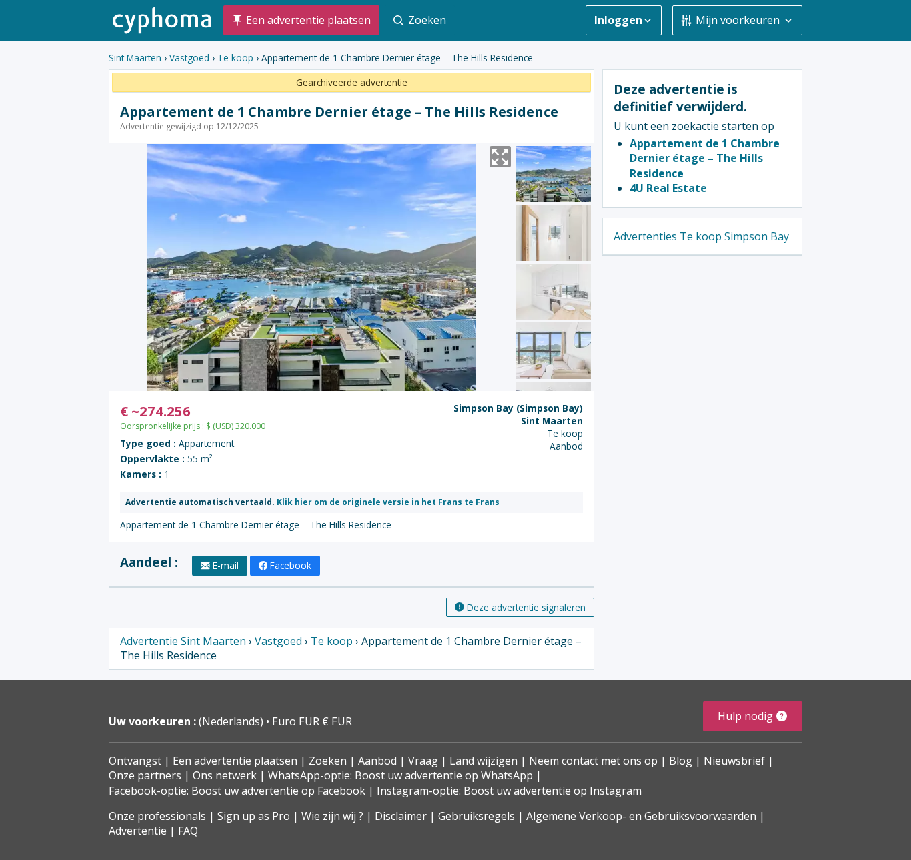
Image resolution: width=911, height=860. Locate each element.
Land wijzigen (483, 760)
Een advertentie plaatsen (235, 760)
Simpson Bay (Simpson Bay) (518, 408)
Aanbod (377, 760)
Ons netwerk (225, 775)
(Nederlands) (232, 721)
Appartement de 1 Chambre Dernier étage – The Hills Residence (705, 158)
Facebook (290, 565)
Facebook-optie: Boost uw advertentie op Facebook (237, 790)
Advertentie (138, 830)
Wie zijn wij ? (332, 816)
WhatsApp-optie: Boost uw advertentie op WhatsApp (400, 775)
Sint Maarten (135, 57)
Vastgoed (189, 57)
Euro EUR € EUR (312, 721)
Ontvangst (135, 760)
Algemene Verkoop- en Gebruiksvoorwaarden (641, 816)
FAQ (188, 830)
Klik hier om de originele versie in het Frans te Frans (388, 502)
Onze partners (145, 775)
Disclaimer (401, 816)
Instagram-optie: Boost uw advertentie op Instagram (509, 790)
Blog (680, 760)
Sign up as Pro (253, 816)
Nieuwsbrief (734, 760)
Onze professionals (157, 816)
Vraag (423, 760)
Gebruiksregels (476, 816)
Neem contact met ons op (593, 760)
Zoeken (328, 760)
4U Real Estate (668, 188)
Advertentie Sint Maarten (183, 641)
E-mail (226, 565)
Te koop (235, 57)
